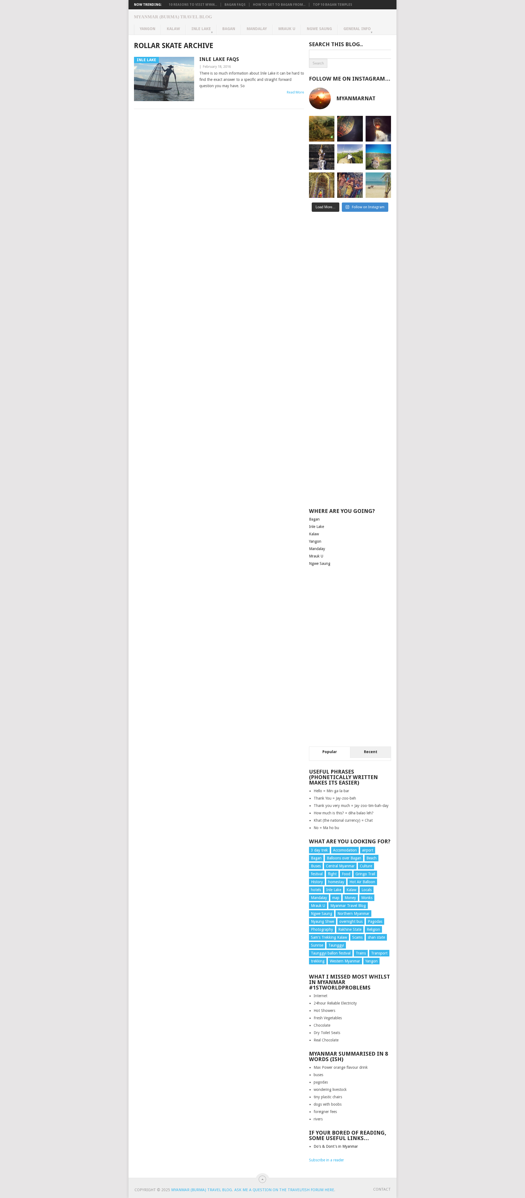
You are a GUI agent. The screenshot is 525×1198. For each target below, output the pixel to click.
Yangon (147, 29)
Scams (357, 937)
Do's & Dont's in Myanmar (336, 1146)
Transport (379, 953)
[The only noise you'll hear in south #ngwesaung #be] (378, 185)
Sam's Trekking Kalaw (329, 937)
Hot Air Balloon (362, 882)
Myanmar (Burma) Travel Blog (173, 17)
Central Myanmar (340, 866)
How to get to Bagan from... (279, 5)
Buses (316, 866)
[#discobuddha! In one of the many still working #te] (321, 185)
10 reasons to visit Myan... (193, 5)
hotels (316, 890)
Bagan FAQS (235, 5)
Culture (366, 866)
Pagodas (375, 921)
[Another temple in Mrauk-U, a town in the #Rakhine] (321, 157)
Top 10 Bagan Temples (332, 5)
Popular (329, 752)
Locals (366, 890)
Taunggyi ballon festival (331, 953)
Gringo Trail (365, 874)
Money (350, 897)
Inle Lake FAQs (219, 59)
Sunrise (317, 945)
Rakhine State (349, 929)
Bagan (228, 29)
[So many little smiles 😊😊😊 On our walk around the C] (350, 185)
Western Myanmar (345, 961)
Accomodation (345, 850)
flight (332, 874)
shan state (376, 937)
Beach (371, 858)
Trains (361, 953)
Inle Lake (201, 29)
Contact (382, 1189)
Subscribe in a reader (326, 1160)
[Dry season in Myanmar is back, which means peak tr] (378, 157)
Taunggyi (336, 945)
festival (317, 874)
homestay (336, 882)
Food (346, 874)
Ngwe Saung (319, 29)
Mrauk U (286, 29)
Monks (366, 897)
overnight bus (351, 921)
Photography (322, 929)
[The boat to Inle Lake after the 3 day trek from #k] (350, 157)
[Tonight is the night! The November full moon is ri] (350, 128)
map (335, 897)
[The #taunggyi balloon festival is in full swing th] (378, 128)
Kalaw (173, 29)
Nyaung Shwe (322, 921)
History (317, 882)
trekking (318, 961)
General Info (357, 29)
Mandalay (257, 29)
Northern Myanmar (353, 913)
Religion (373, 929)
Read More (295, 92)
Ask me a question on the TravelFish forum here (284, 1190)
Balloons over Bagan (344, 858)
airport (367, 850)
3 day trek (319, 850)
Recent (370, 752)
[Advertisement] (350, 305)
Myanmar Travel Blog (348, 905)
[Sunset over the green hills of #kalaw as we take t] (321, 128)
